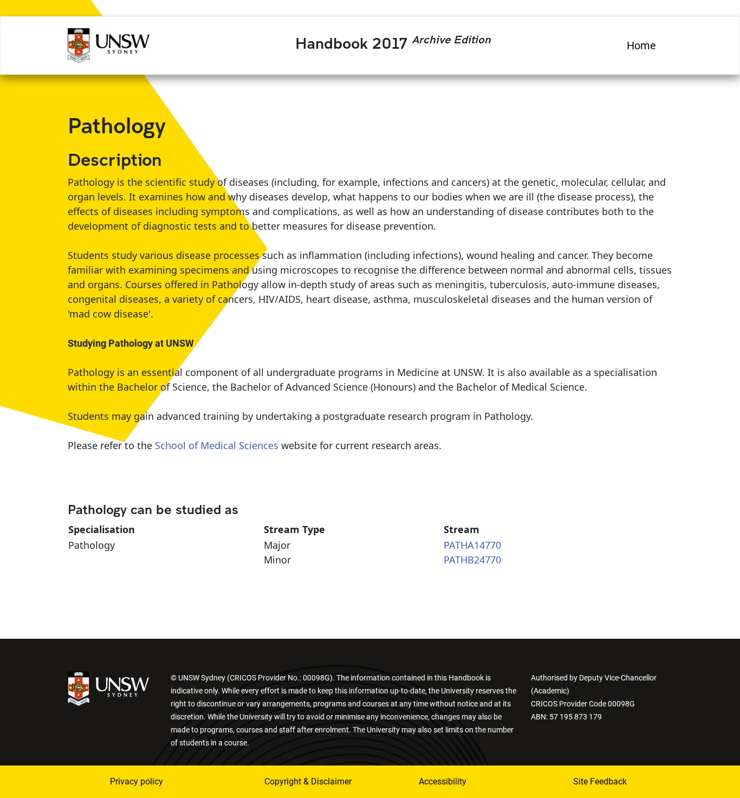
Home (641, 45)
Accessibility (442, 781)
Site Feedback (600, 781)
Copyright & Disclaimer (301, 781)
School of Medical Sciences (216, 445)
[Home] (109, 44)
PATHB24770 (472, 559)
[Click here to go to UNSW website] (108, 688)
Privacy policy (136, 781)
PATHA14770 (472, 545)
